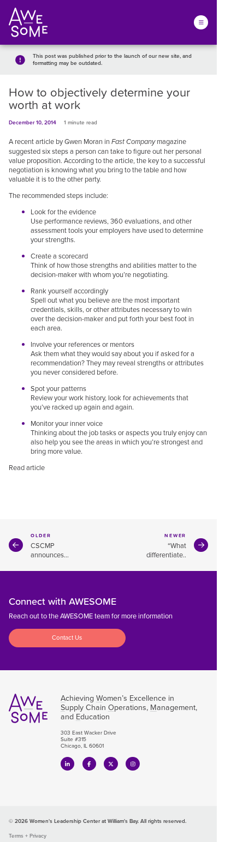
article (124, 160)
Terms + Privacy (27, 836)
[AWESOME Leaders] (28, 22)
